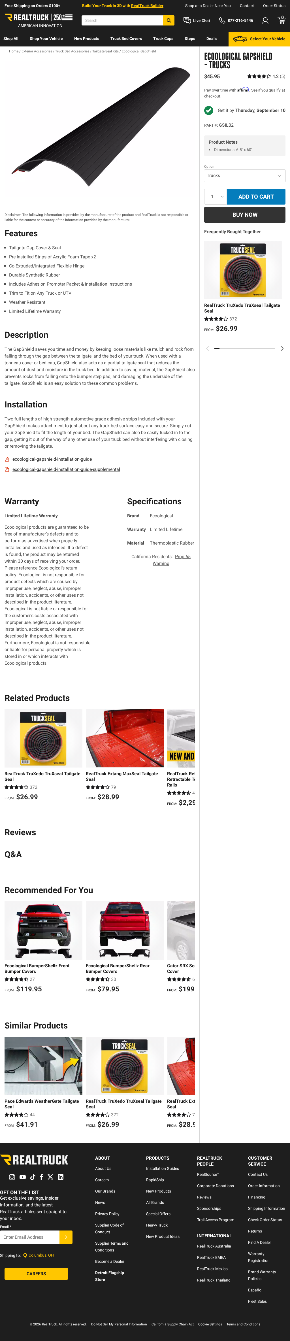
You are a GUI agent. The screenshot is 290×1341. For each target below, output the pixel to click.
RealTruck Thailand (214, 1280)
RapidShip (155, 1180)
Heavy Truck (157, 1225)
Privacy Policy (107, 1214)
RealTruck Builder (147, 5)
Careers (102, 1180)
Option (209, 167)
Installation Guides (162, 1168)
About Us (103, 1168)
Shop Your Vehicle (46, 38)
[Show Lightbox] (100, 129)
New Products (86, 38)
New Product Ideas (163, 1236)
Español (255, 1290)
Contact (247, 5)
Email (5, 1227)
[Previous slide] (207, 348)
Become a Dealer (109, 1261)
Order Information (264, 1185)
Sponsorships (209, 1208)
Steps (190, 38)
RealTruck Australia (214, 1246)
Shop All (10, 38)
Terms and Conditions (243, 1324)
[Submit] (65, 1237)
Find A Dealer (259, 1242)
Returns (255, 1231)
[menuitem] (11, 39)
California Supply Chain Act (173, 1324)
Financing (256, 1197)
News (100, 1202)
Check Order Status (265, 1219)
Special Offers (158, 1214)
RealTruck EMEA (211, 1257)
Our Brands (105, 1191)
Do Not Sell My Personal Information (119, 1324)
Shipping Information (266, 1208)
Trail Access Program (215, 1219)
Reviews (204, 1197)
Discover (11, 53)
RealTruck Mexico (212, 1268)
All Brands (155, 1202)
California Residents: (161, 560)
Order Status (274, 5)
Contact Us (258, 1174)
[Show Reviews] (266, 76)
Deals (211, 38)
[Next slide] (282, 348)
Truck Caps (163, 38)
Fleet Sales (257, 1301)
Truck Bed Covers (126, 38)
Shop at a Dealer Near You (208, 5)
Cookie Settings (210, 1324)
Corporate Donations (215, 1185)
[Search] (168, 20)
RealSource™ (208, 1174)
